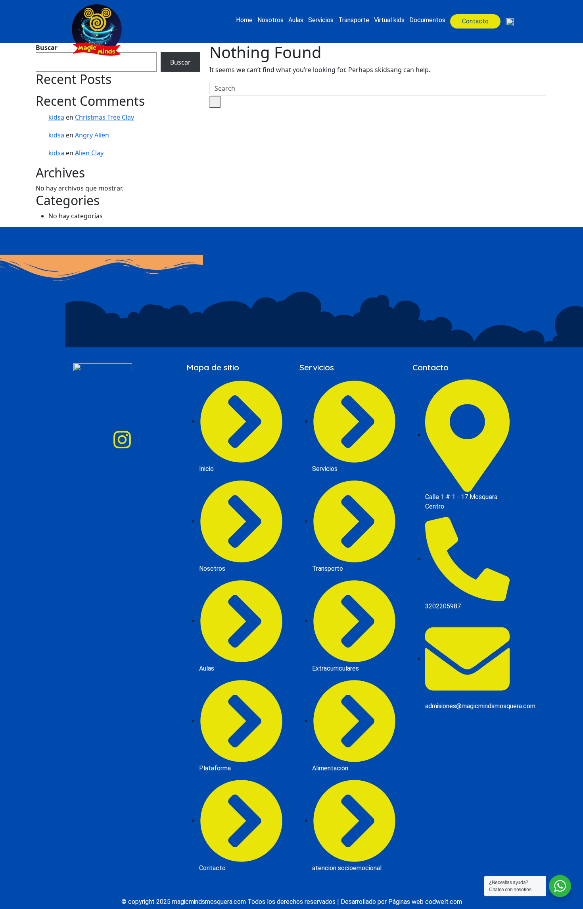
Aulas (295, 20)
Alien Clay (89, 153)
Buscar (180, 62)
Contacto (475, 21)
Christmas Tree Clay (104, 117)
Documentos (427, 20)
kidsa (56, 117)
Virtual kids (389, 20)
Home (244, 20)
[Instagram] (122, 440)
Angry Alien (92, 135)
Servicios (321, 20)
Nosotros (270, 20)
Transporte (353, 20)
